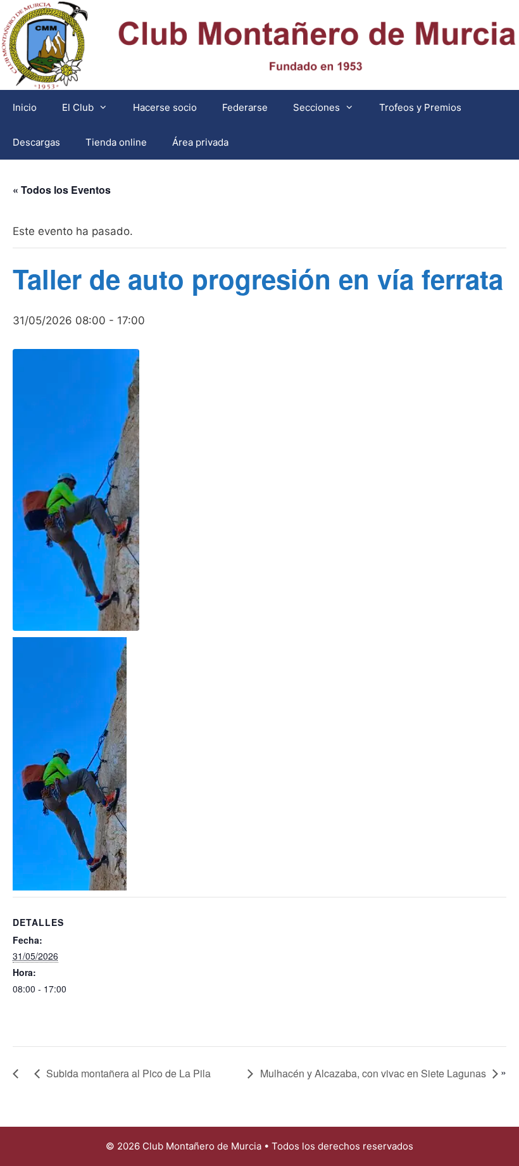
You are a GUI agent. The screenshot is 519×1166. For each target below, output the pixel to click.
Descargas (36, 142)
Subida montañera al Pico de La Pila (128, 1073)
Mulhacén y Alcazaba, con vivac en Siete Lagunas (373, 1073)
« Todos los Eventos (62, 189)
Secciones (316, 107)
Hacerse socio (165, 107)
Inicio (25, 107)
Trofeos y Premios (420, 107)
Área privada (200, 142)
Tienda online (116, 142)
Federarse (245, 107)
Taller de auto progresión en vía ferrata (258, 279)
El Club (78, 107)
